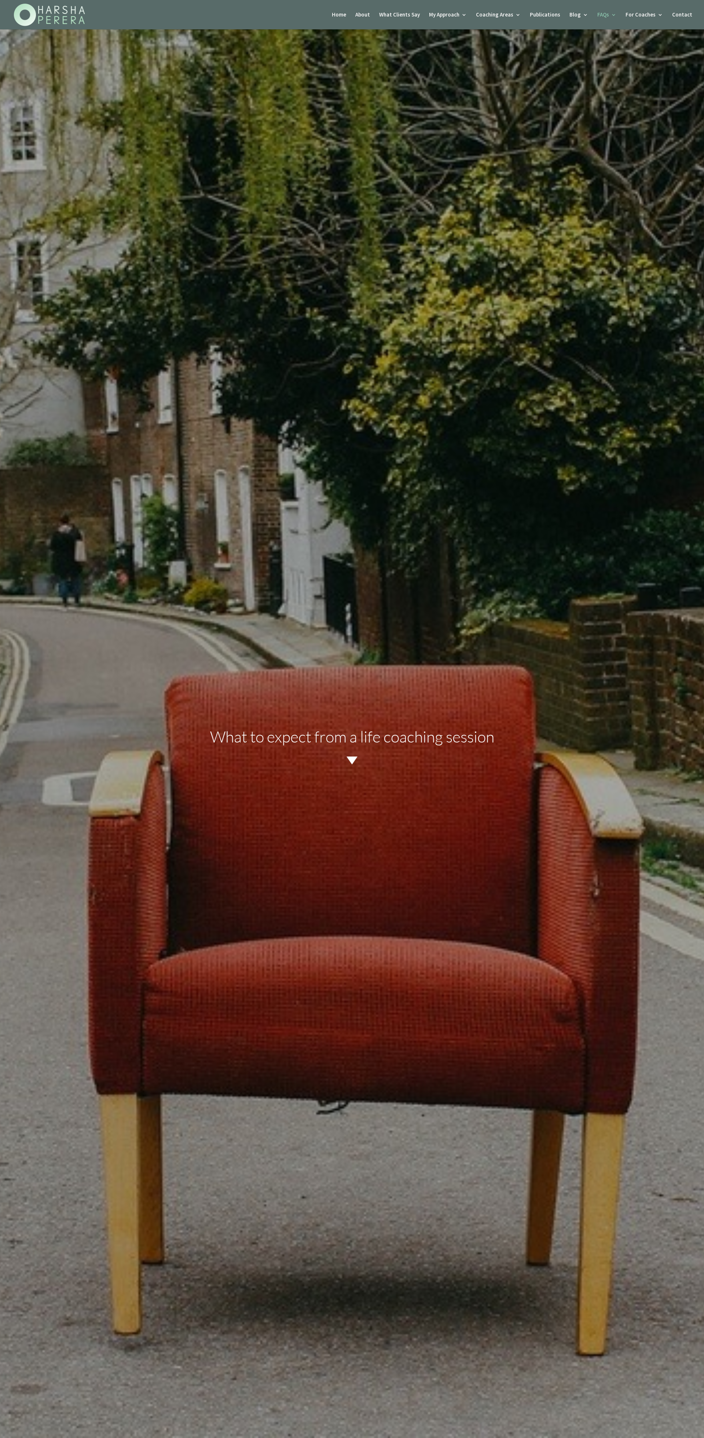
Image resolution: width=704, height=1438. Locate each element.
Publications (545, 15)
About (362, 15)
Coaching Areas (494, 15)
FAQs (603, 15)
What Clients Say (399, 15)
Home (339, 15)
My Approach (444, 15)
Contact (682, 15)
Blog (575, 15)
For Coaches (641, 15)
